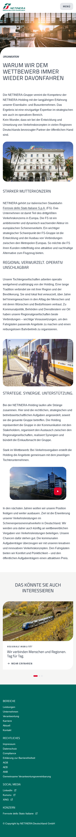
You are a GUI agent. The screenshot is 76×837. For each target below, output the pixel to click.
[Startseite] (14, 6)
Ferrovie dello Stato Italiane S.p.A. (24, 208)
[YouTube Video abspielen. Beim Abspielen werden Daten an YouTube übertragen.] (58, 491)
